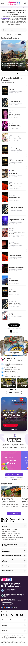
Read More (14, 26)
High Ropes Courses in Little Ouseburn (11, 533)
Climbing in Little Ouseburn (9, 531)
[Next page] (17, 331)
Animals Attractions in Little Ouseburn (9, 545)
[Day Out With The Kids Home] (14, 3)
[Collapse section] (25, 525)
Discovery (4, 625)
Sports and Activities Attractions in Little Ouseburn (11, 550)
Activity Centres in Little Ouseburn (10, 529)
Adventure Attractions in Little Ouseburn (10, 525)
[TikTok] (12, 615)
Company (4, 630)
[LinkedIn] (7, 615)
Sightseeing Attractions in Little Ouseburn (10, 560)
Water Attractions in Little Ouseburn (11, 555)
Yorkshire (3, 7)
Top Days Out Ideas (7, 619)
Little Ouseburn (18, 7)
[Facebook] (2, 615)
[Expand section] (25, 544)
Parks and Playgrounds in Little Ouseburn (12, 537)
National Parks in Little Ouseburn (10, 535)
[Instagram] (17, 615)
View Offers (18, 34)
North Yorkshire (10, 7)
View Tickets (10, 34)
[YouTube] (21, 615)
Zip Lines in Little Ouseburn (9, 539)
